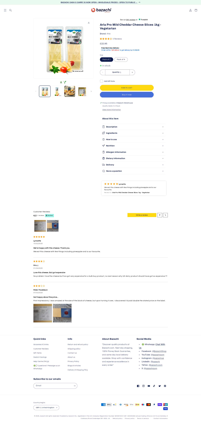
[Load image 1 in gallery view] (44, 91)
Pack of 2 (106, 59)
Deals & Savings (40, 357)
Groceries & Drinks (41, 345)
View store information (111, 109)
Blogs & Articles (74, 366)
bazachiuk (159, 358)
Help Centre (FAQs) (41, 361)
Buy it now (127, 95)
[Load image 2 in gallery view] (57, 91)
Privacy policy (130, 418)
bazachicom (158, 355)
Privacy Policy (73, 361)
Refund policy (117, 418)
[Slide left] (36, 91)
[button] (5, 10)
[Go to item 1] (40, 226)
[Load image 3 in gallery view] (69, 91)
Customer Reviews (41, 349)
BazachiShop (160, 351)
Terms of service (143, 418)
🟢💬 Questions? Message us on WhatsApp (46, 367)
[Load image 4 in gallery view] (82, 91)
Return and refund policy (78, 345)
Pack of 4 (121, 59)
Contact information (161, 418)
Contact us (72, 353)
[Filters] (159, 215)
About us (71, 357)
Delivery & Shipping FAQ (78, 370)
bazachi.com (156, 365)
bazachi (156, 362)
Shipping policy (74, 349)
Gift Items (37, 353)
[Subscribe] (74, 386)
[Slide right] (91, 91)
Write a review (142, 215)
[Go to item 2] (53, 226)
